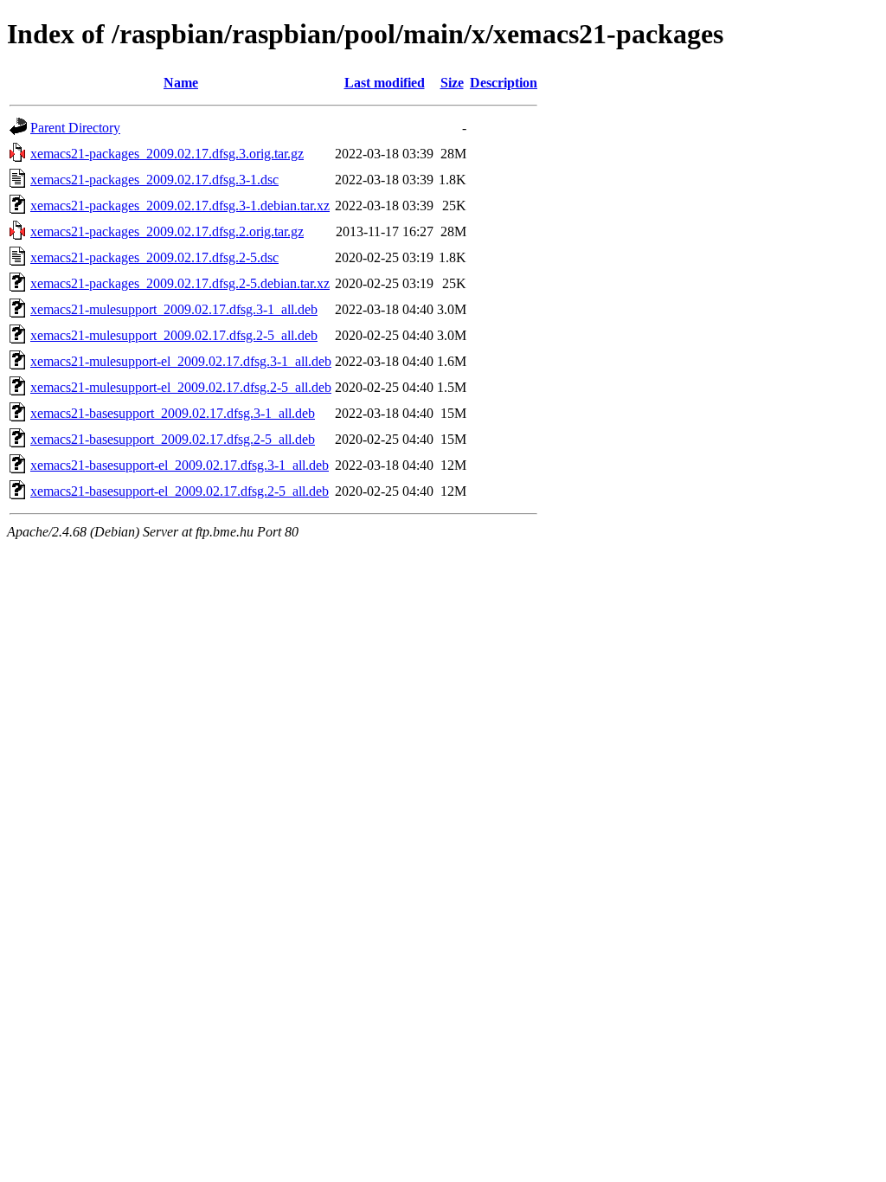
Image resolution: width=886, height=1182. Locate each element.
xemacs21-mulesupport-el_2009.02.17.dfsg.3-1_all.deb (180, 361)
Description (503, 82)
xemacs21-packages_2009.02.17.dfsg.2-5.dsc (154, 257)
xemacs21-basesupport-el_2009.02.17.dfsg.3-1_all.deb (179, 465)
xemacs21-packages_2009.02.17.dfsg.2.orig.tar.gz (167, 231)
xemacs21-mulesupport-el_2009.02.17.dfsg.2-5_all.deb (180, 387)
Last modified (384, 82)
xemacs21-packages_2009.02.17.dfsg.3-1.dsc (154, 179)
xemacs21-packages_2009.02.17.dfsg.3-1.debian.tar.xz (180, 205)
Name (181, 82)
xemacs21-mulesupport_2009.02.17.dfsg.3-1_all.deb (174, 309)
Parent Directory (75, 127)
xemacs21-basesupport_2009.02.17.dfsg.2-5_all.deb (172, 439)
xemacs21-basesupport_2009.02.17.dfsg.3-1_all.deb (172, 413)
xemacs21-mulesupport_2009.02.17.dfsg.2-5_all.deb (174, 335)
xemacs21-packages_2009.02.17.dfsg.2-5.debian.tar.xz (180, 283)
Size (452, 82)
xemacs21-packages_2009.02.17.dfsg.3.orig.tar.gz (167, 153)
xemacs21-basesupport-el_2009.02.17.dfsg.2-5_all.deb (179, 491)
